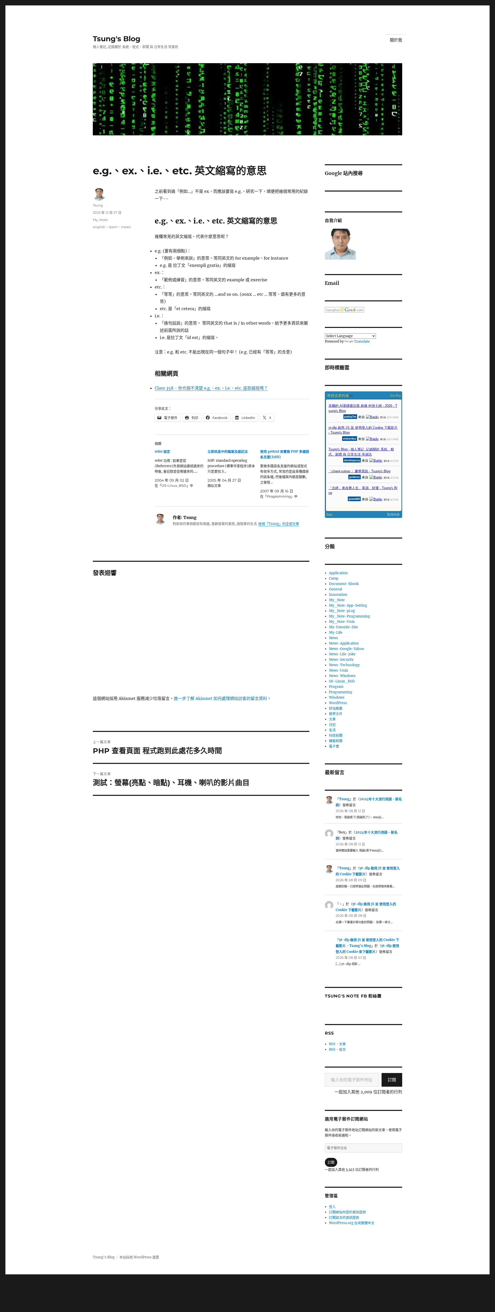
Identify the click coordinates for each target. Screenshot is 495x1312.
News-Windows (342, 676)
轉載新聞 (335, 741)
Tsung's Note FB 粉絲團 (353, 996)
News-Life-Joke (342, 654)
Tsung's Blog (117, 38)
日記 (332, 724)
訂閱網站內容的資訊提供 (347, 1212)
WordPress (338, 703)
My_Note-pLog (342, 611)
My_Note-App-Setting (348, 605)
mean (126, 227)
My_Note (100, 220)
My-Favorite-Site (343, 627)
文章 (332, 719)
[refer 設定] (181, 468)
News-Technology (344, 665)
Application (338, 573)
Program (336, 686)
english (99, 227)
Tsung (98, 205)
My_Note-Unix (342, 622)
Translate (362, 341)
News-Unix (338, 670)
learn (113, 227)
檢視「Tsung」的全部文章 (278, 524)
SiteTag (395, 395)
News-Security (341, 659)
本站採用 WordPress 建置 (139, 1257)
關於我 (396, 40)
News (333, 638)
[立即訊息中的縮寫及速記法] (234, 468)
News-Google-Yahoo (346, 649)
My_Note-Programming (349, 616)
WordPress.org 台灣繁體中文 (351, 1223)
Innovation (338, 594)
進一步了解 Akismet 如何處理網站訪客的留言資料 (220, 698)
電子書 (334, 746)
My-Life (335, 632)
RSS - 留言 (337, 1049)
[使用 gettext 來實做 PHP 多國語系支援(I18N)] (286, 474)
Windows (336, 697)
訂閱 (392, 1079)
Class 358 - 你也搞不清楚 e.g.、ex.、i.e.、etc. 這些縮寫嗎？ (211, 388)
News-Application (344, 643)
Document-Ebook (344, 584)
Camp (333, 578)
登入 (332, 1206)
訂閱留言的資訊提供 (344, 1217)
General (335, 589)
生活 (332, 730)
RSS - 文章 (337, 1044)
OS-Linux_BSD (342, 681)
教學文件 (335, 714)
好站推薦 (335, 708)
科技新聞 (335, 735)
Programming (340, 692)
